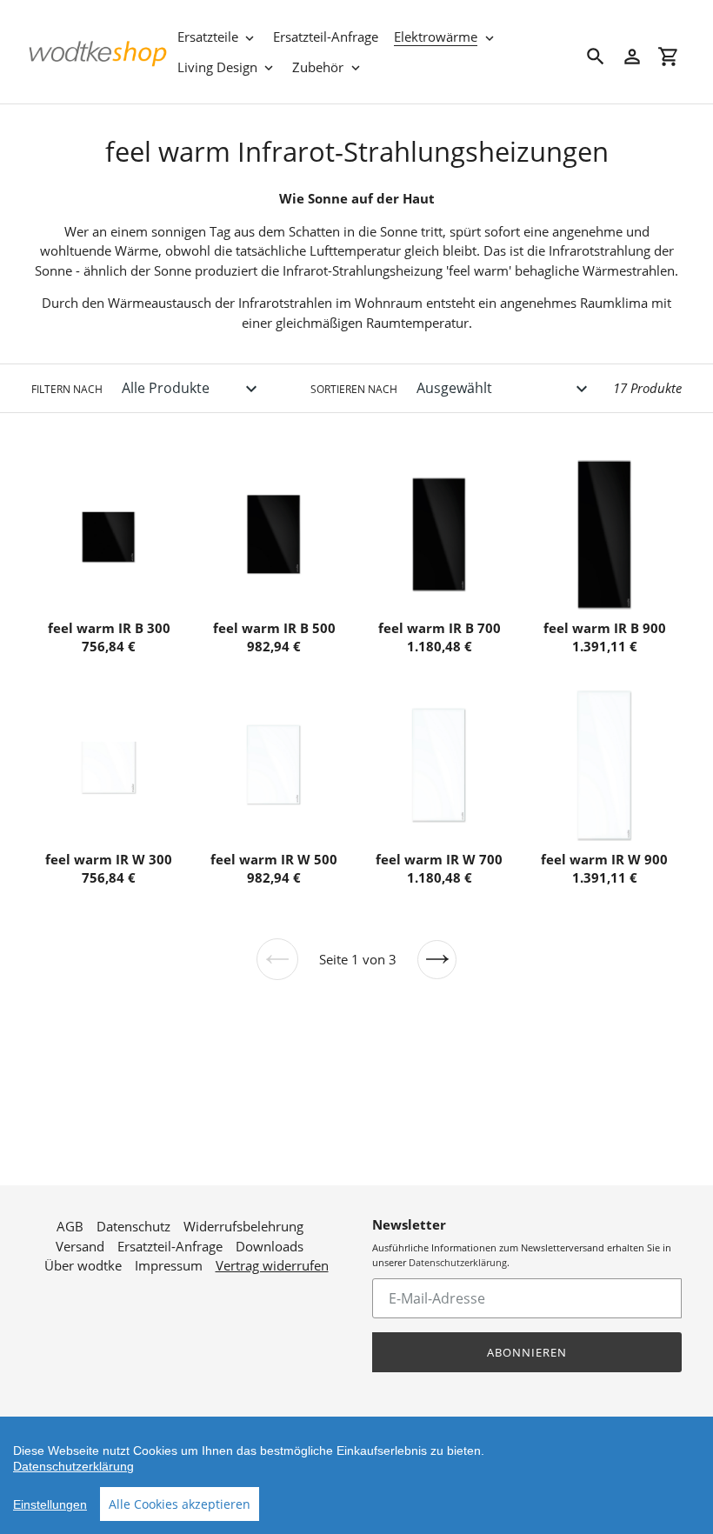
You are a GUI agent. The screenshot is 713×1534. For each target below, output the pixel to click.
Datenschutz (133, 1226)
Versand (80, 1246)
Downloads (269, 1246)
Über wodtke (83, 1265)
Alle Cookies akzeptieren (179, 1504)
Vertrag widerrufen (272, 1265)
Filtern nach (67, 389)
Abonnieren (527, 1352)
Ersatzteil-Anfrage (170, 1246)
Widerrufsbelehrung (243, 1226)
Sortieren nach (353, 389)
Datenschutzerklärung (458, 1262)
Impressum (169, 1265)
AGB (70, 1226)
